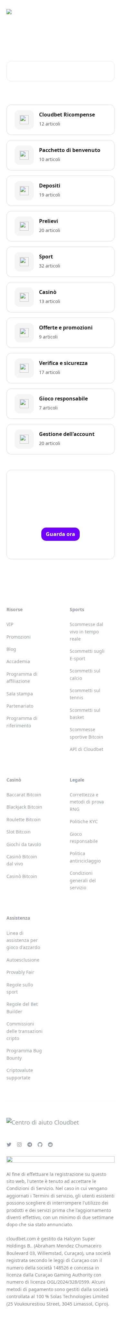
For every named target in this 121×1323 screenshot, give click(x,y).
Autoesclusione (22, 960)
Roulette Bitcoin (23, 819)
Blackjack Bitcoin (24, 807)
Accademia (18, 661)
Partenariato (19, 706)
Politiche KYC (84, 821)
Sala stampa (19, 694)
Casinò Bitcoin (21, 876)
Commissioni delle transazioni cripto (24, 1031)
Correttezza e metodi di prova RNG (87, 802)
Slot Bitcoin (18, 832)
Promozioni (18, 637)
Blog (11, 649)
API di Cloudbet (86, 749)
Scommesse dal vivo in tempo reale (86, 631)
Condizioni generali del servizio (83, 880)
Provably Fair (20, 972)
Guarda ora (60, 534)
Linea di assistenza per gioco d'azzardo (23, 940)
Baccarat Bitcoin (23, 795)
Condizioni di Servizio (29, 1188)
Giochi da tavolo (23, 844)
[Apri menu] (109, 11)
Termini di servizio (53, 1196)
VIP (9, 624)
